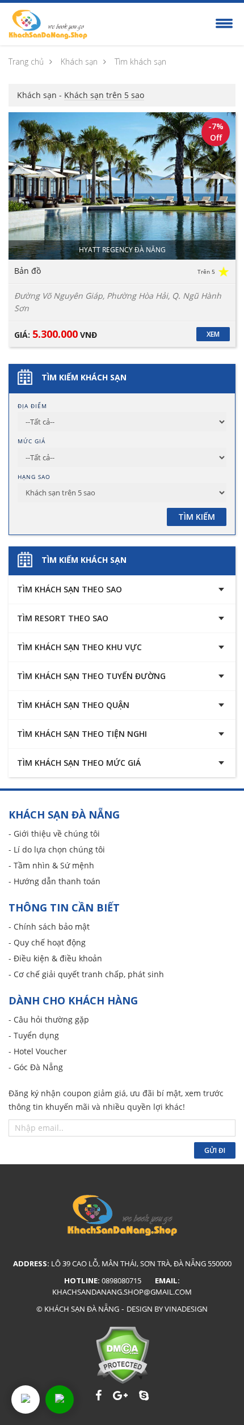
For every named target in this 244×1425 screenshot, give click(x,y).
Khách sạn (79, 61)
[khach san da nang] (25, 1399)
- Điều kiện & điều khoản (55, 958)
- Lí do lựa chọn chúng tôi (57, 849)
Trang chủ (26, 61)
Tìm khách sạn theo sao (69, 589)
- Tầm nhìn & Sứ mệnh (51, 865)
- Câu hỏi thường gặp (49, 1019)
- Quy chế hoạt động (47, 942)
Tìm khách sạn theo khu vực (79, 647)
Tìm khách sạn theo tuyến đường (91, 676)
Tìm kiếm (196, 516)
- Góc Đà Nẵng (36, 1067)
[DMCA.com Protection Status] (122, 1355)
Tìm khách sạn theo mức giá (79, 762)
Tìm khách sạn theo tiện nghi (82, 733)
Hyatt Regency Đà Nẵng (122, 250)
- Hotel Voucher (38, 1051)
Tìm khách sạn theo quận (73, 704)
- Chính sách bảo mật (49, 926)
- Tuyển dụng (34, 1035)
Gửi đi (214, 1150)
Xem (213, 334)
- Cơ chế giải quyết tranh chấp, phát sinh (86, 974)
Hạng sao (34, 477)
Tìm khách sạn (140, 61)
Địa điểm (32, 406)
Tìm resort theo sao (62, 618)
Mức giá (31, 441)
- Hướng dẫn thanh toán (54, 881)
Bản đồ (27, 270)
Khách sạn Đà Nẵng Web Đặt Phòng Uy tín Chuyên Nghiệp (48, 24)
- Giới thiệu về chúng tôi (54, 833)
